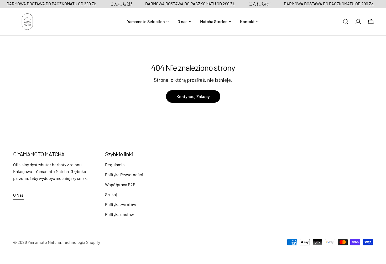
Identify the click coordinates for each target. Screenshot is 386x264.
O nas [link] (18, 194)
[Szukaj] (345, 21)
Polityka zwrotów (120, 204)
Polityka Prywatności (124, 174)
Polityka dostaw (119, 214)
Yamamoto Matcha (44, 242)
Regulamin (115, 164)
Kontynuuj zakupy (193, 96)
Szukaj (111, 194)
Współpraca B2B (120, 184)
